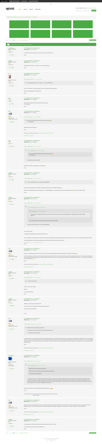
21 (18, 40)
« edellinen (22, 40)
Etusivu (20, 9)
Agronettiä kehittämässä (33, 1)
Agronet (8, 17)
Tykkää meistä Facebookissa (14, 1)
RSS (51, 441)
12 (12, 40)
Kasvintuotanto (21, 17)
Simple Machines (56, 438)
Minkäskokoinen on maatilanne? (31, 17)
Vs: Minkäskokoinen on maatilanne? (32, 48)
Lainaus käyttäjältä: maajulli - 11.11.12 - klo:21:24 (36, 207)
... (17, 40)
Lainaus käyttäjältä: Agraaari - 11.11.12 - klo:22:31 (33, 79)
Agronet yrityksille (4, 1)
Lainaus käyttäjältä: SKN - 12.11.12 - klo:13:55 (32, 361)
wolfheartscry (11, 48)
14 (15, 40)
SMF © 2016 (50, 438)
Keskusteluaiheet (14, 17)
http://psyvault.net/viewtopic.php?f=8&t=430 (46, 133)
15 (16, 40)
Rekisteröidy (38, 9)
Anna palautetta (24, 1)
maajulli (10, 197)
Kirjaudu (31, 9)
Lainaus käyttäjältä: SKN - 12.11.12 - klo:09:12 (32, 146)
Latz (9, 73)
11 (10, 40)
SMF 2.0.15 (45, 438)
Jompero (10, 172)
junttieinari (11, 355)
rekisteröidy (93, 8)
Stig (9, 98)
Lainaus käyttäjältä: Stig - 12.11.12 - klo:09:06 (32, 116)
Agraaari (10, 60)
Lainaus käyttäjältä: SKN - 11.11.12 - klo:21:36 (32, 178)
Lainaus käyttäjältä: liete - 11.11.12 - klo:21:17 (37, 211)
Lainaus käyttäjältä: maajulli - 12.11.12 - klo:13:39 (33, 324)
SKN (9, 111)
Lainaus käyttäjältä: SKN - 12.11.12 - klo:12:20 (32, 277)
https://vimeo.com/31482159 (28, 135)
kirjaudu (88, 8)
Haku (25, 9)
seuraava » (26, 40)
